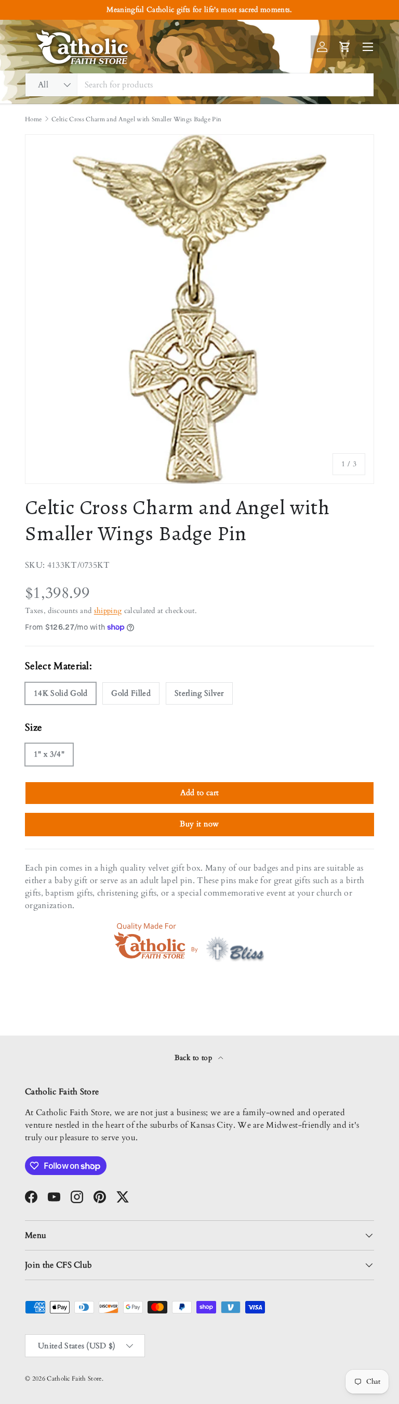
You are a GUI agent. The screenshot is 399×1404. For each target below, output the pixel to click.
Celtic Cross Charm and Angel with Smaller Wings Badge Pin (136, 119)
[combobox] (199, 84)
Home (33, 119)
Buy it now (199, 824)
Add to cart (199, 792)
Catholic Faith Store (74, 1378)
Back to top (195, 1058)
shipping (108, 611)
